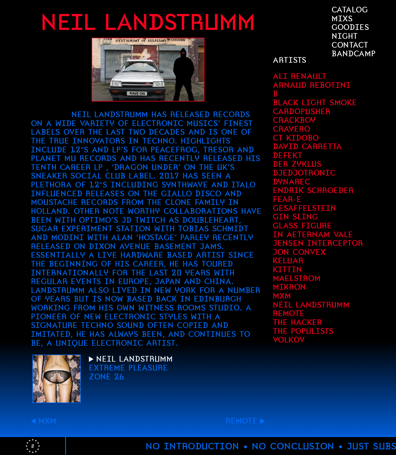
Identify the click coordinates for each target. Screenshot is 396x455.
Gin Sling (295, 216)
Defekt (288, 155)
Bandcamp (354, 53)
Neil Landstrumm (311, 304)
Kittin (287, 269)
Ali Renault (300, 76)
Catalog (350, 9)
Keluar (288, 260)
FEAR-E (287, 199)
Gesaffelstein (304, 208)
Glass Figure (302, 225)
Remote (242, 420)
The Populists (303, 331)
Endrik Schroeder (313, 190)
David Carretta (307, 146)
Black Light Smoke (315, 102)
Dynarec (291, 181)
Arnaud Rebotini (312, 85)
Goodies (350, 27)
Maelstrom (297, 278)
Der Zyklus (297, 164)
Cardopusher (302, 111)
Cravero (291, 129)
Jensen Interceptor (318, 243)
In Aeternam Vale (313, 234)
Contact (350, 45)
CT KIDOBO (296, 137)
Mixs (342, 18)
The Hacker (297, 322)
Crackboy (294, 120)
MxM (47, 420)
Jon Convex (299, 252)
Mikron (289, 287)
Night (345, 36)
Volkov (289, 339)
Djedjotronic (304, 172)
